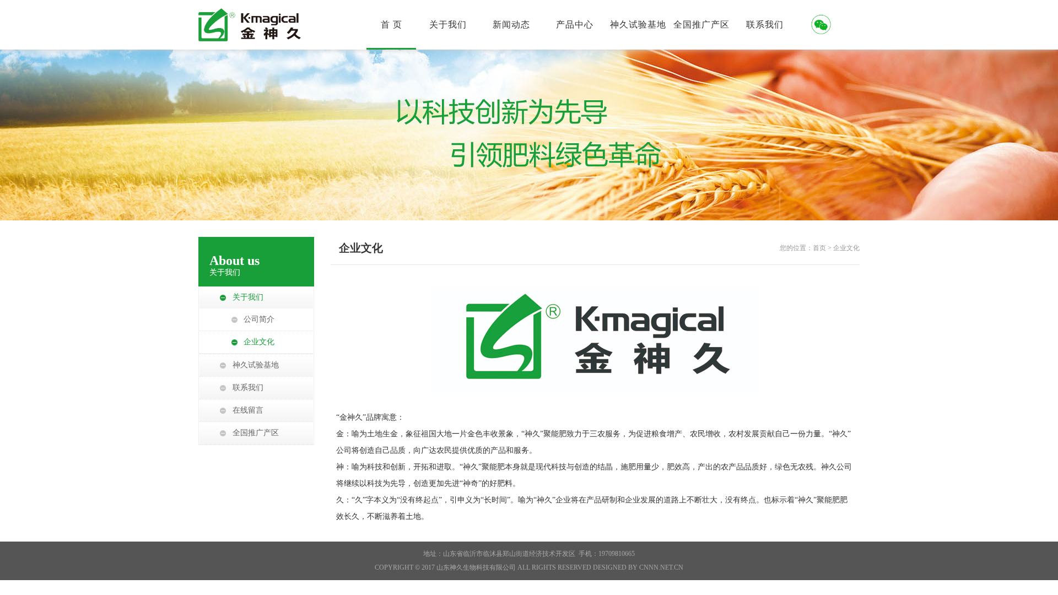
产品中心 (574, 24)
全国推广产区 (701, 24)
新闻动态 (511, 24)
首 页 (391, 24)
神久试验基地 (638, 24)
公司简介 (259, 319)
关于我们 (448, 24)
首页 (819, 248)
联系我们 (765, 24)
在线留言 (248, 410)
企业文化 (259, 342)
